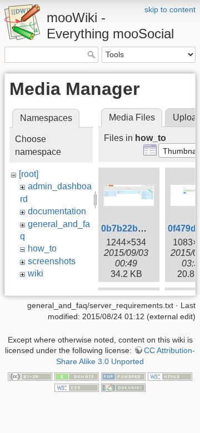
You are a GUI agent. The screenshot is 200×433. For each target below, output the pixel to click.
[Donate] (76, 375)
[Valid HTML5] (170, 375)
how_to (42, 248)
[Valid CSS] (76, 386)
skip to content (170, 9)
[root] (28, 174)
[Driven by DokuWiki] (123, 386)
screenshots (52, 261)
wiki (35, 273)
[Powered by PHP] (123, 375)
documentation (57, 211)
